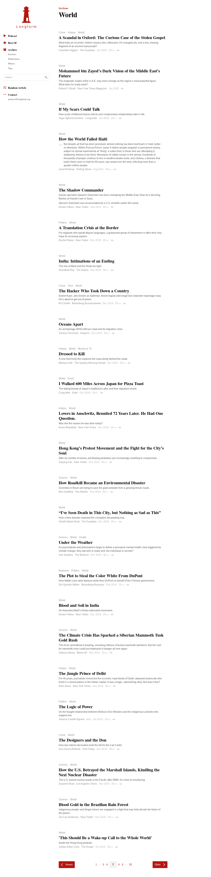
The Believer (82, 555)
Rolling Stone (83, 169)
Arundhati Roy (66, 270)
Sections (12, 54)
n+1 (89, 719)
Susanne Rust (66, 783)
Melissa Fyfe (66, 363)
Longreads (91, 118)
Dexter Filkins (66, 207)
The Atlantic (81, 491)
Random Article (17, 88)
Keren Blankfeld (67, 427)
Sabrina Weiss (67, 652)
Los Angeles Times (86, 783)
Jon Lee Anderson (69, 817)
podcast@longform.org (19, 99)
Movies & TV (85, 349)
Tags (10, 68)
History (72, 32)
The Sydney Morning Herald (89, 363)
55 (130, 864)
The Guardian (87, 50)
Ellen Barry (65, 686)
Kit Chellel (64, 303)
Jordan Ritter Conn (69, 847)
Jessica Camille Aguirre (72, 719)
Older (158, 864)
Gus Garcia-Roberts (69, 749)
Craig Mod (64, 392)
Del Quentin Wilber (69, 584)
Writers (11, 63)
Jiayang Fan (65, 462)
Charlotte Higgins (68, 50)
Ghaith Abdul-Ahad (69, 521)
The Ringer (87, 847)
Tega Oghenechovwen (71, 118)
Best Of (12, 43)
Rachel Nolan (66, 240)
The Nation (82, 270)
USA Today (88, 749)
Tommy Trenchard (68, 333)
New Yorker (82, 207)
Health (82, 537)
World (81, 32)
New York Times (87, 427)
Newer (69, 864)
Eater (75, 392)
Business (64, 570)
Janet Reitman (67, 169)
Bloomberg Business (92, 584)
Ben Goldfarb (66, 491)
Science (63, 478)
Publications (14, 58)
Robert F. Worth (67, 88)
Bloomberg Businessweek (86, 303)
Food (70, 378)
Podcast (12, 36)
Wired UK (82, 652)
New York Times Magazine (92, 88)
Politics (63, 222)
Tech (70, 286)
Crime (62, 32)
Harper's (84, 333)
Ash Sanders (66, 555)
